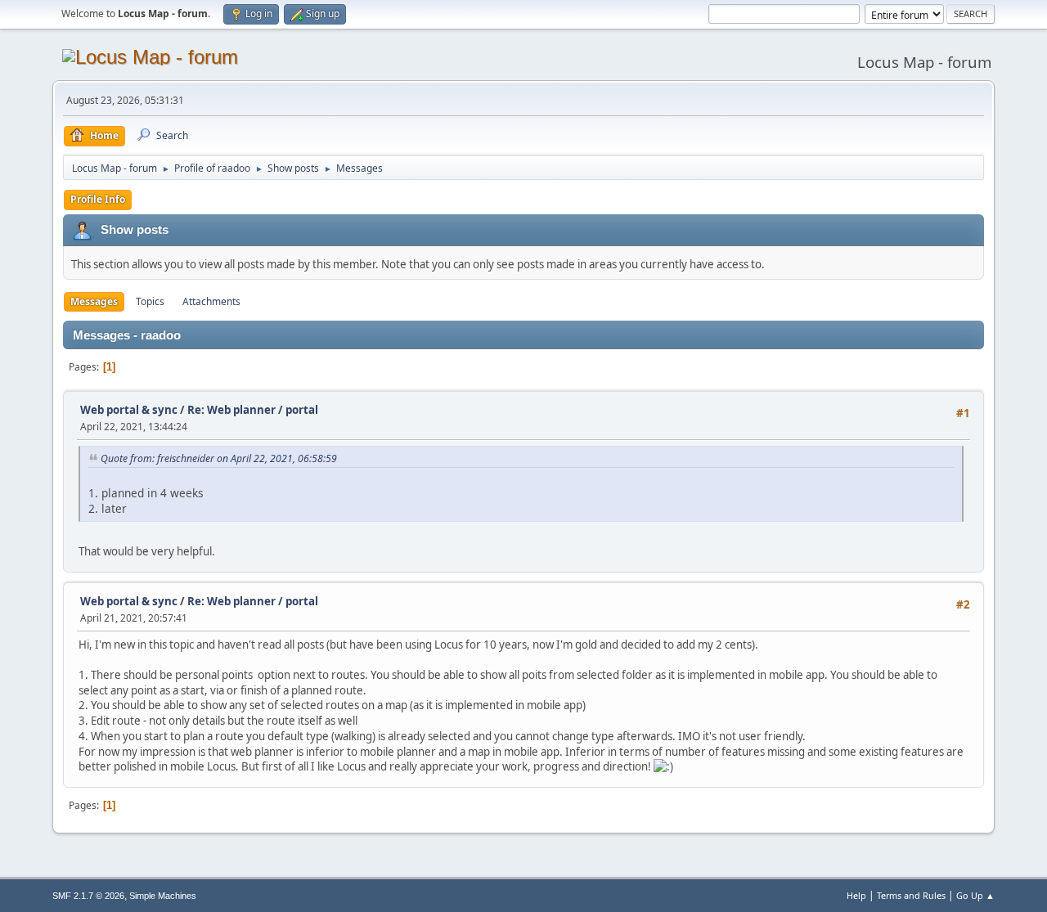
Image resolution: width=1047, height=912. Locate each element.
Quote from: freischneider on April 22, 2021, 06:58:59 (219, 458)
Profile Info (97, 199)
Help (856, 895)
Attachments (211, 301)
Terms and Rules (911, 895)
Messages (94, 301)
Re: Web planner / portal (252, 409)
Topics (150, 301)
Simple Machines (162, 896)
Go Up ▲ (975, 895)
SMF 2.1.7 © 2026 (88, 896)
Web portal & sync (128, 409)
